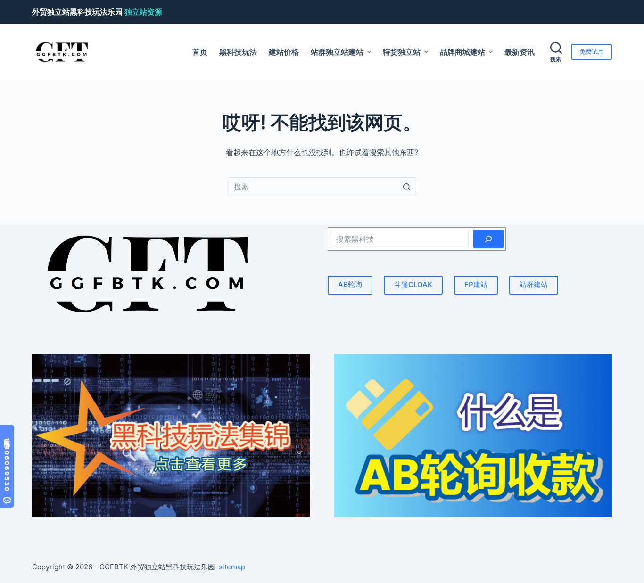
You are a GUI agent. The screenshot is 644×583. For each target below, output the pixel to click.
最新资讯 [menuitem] (519, 52)
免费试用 (591, 51)
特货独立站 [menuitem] (402, 52)
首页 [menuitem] (199, 52)
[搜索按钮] (406, 186)
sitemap (232, 566)
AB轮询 (350, 284)
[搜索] (488, 239)
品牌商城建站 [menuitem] (462, 52)
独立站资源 (143, 11)
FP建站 (475, 284)
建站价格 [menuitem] (284, 52)
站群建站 (534, 284)
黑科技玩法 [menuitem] (238, 52)
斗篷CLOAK (413, 284)
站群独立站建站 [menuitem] (337, 52)
